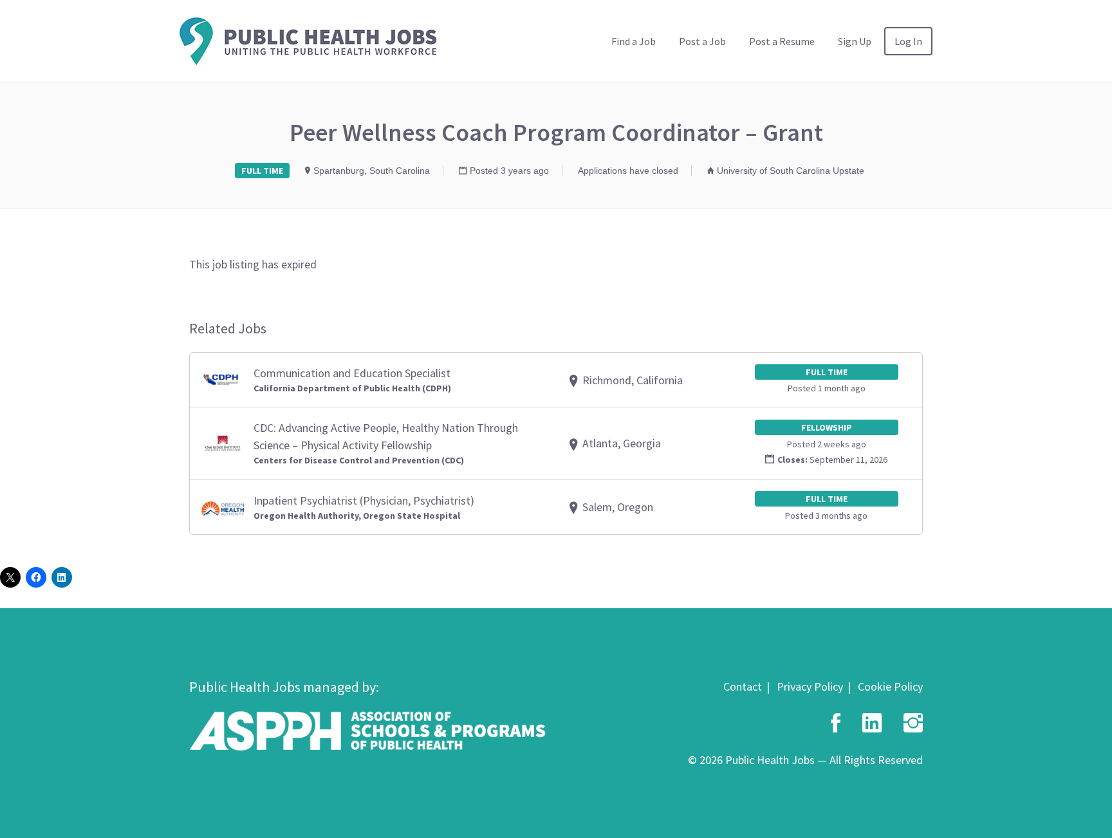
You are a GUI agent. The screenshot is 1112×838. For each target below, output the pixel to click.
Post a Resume (782, 41)
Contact (742, 686)
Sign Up (854, 41)
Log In (908, 41)
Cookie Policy (890, 686)
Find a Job (633, 41)
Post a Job (702, 41)
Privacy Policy (810, 686)
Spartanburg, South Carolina (371, 170)
